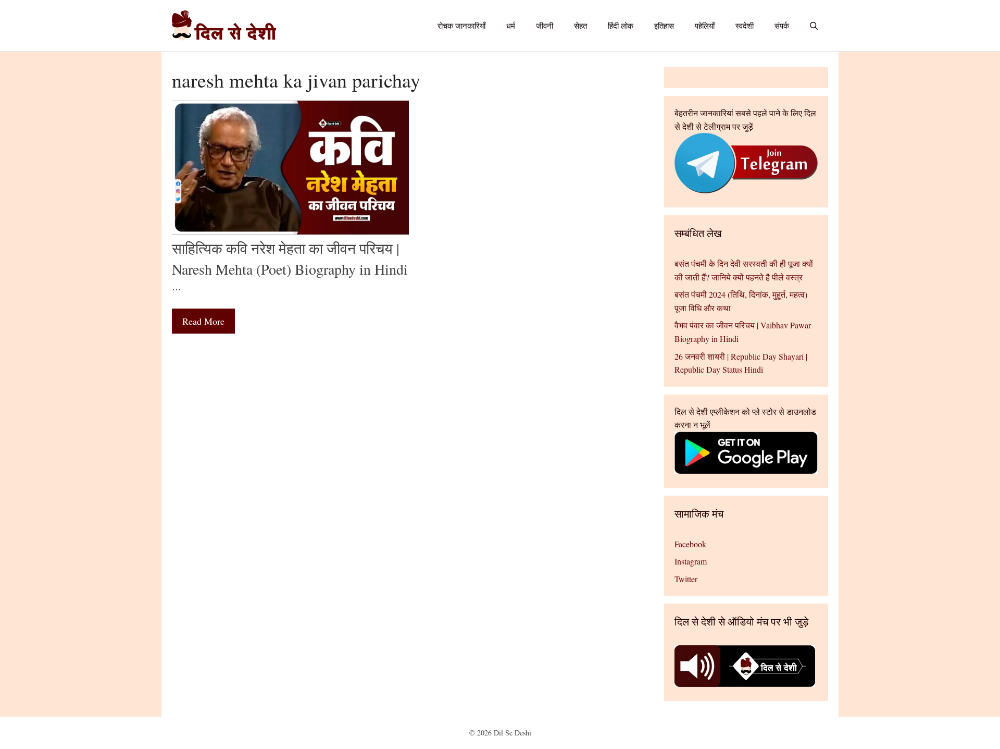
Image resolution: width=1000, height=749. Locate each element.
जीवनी (544, 25)
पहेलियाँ (705, 25)
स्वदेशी (744, 25)
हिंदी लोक (620, 25)
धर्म (510, 25)
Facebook (690, 543)
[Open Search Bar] (813, 25)
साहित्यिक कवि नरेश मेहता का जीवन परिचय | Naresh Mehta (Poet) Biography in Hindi (290, 258)
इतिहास (664, 25)
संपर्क (781, 25)
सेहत (580, 25)
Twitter (685, 578)
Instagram (690, 561)
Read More (203, 321)
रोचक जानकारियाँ (461, 25)
